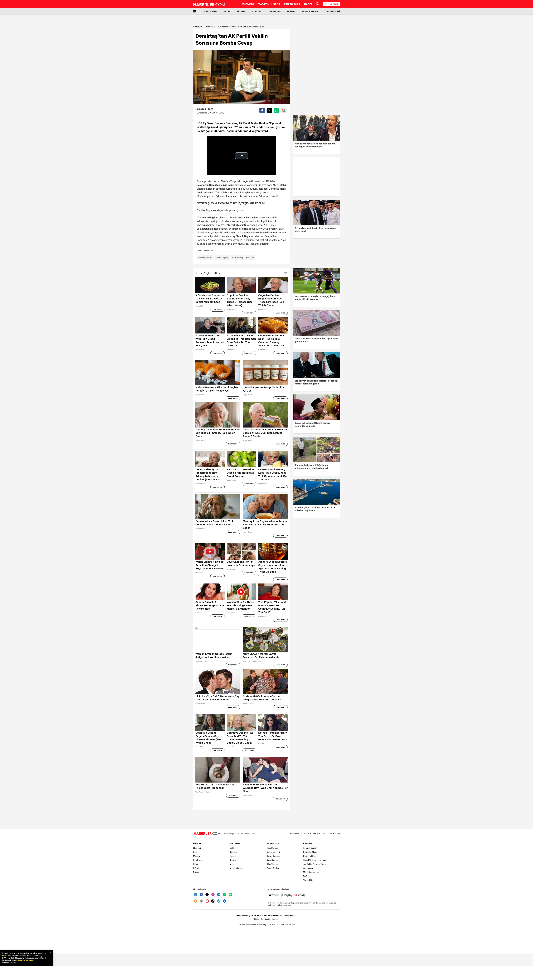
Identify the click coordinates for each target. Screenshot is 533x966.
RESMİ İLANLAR (309, 11)
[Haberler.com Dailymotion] (224, 901)
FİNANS (241, 11)
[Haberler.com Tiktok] (213, 901)
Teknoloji (233, 852)
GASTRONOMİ (332, 11)
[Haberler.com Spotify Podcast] (230, 894)
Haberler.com (272, 843)
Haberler (197, 843)
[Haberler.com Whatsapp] (224, 894)
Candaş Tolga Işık (222, 258)
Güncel (209, 26)
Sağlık (232, 848)
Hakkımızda (295, 834)
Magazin (196, 856)
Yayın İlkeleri (335, 834)
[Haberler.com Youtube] (207, 901)
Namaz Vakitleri (273, 852)
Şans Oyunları (272, 860)
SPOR (276, 4)
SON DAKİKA (210, 11)
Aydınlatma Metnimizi (24, 960)
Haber (256, 919)
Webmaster (308, 868)
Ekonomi (197, 848)
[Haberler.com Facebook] (201, 894)
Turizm (233, 860)
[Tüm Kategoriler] (195, 11)
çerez (4, 955)
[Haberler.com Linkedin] (219, 894)
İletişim (315, 834)
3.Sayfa (196, 868)
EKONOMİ (248, 4)
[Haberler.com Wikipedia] (201, 901)
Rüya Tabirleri (272, 864)
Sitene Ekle (308, 880)
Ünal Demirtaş (237, 258)
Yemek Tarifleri (272, 868)
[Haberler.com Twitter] (207, 894)
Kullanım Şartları (310, 848)
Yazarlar (233, 864)
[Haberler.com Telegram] (219, 901)
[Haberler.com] (207, 833)
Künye (323, 834)
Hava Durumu (272, 848)
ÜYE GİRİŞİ (333, 4)
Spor (195, 852)
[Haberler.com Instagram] (213, 894)
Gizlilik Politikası (310, 852)
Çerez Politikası (309, 856)
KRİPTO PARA (292, 4)
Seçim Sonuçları (273, 856)
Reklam (306, 834)
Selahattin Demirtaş (205, 258)
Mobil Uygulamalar (311, 872)
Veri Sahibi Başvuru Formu (314, 864)
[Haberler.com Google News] (195, 894)
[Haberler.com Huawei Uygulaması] (300, 895)
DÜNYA (291, 11)
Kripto (195, 864)
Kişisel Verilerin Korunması (314, 860)
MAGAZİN (263, 4)
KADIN (226, 11)
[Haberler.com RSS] (195, 901)
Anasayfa (197, 26)
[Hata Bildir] (261, 924)
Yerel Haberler (236, 868)
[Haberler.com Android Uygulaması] (287, 895)
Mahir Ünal (250, 258)
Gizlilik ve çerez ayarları (247, 924)
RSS (305, 876)
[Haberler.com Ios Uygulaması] (274, 895)
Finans (233, 856)
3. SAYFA (257, 11)
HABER (308, 4)
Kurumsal (307, 843)
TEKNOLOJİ (274, 11)
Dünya (196, 872)
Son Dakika (198, 860)
